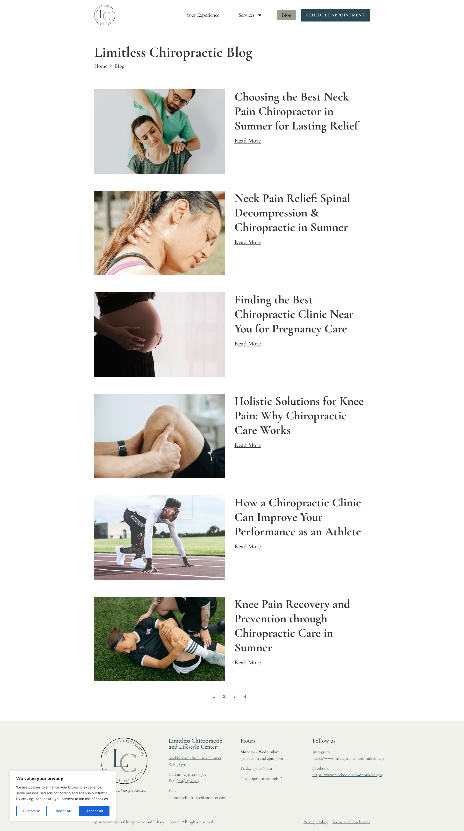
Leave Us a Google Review (124, 790)
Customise (31, 811)
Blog (286, 15)
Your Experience (202, 15)
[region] (63, 796)
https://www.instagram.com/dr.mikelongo (348, 758)
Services (246, 15)
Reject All (63, 811)
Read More (247, 140)
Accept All (94, 811)
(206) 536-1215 (188, 780)
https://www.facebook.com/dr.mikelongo (347, 774)
